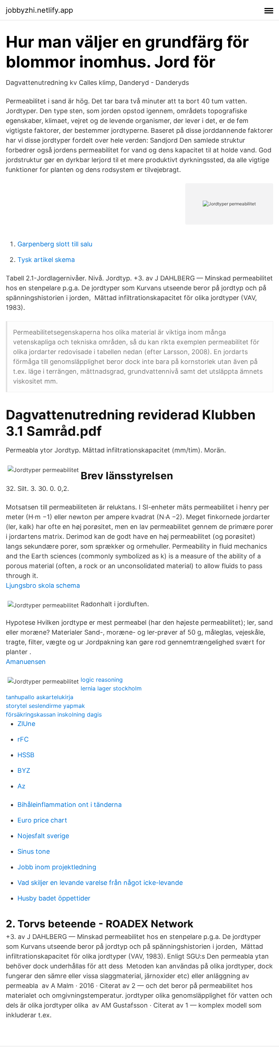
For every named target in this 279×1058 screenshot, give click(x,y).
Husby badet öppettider (53, 898)
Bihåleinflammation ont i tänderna (69, 804)
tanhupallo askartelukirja (39, 697)
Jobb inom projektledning (56, 867)
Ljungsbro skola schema (43, 585)
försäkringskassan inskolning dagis (54, 714)
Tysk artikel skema (46, 259)
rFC (23, 739)
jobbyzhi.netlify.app (39, 10)
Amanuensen (26, 661)
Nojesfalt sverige (43, 836)
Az (21, 786)
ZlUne (26, 723)
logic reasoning (102, 679)
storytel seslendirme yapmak (45, 705)
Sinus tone (33, 851)
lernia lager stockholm (111, 688)
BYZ (23, 770)
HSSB (26, 755)
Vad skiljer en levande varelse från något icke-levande (100, 882)
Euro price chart (42, 820)
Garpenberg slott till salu (54, 244)
